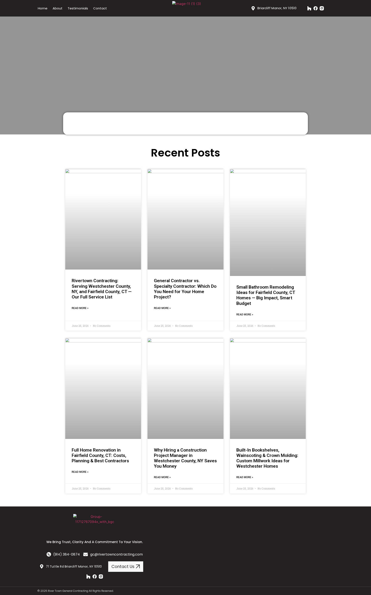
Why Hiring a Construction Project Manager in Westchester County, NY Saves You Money (185, 458)
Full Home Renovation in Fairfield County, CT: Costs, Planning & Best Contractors (100, 455)
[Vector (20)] (309, 8)
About (57, 8)
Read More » (80, 308)
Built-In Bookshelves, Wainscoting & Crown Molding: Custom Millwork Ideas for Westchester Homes (267, 458)
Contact (100, 8)
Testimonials (78, 8)
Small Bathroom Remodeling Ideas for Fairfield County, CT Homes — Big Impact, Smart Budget (265, 295)
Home (42, 8)
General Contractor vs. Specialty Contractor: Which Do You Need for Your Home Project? (185, 289)
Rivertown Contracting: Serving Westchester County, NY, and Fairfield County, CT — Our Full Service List (102, 289)
